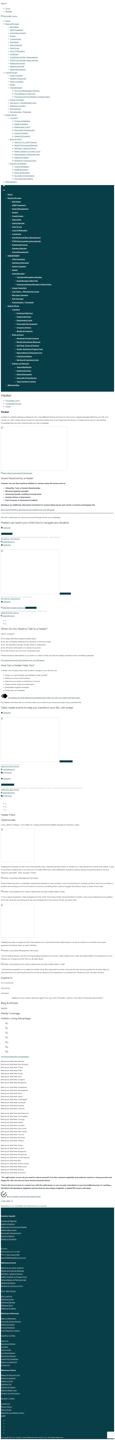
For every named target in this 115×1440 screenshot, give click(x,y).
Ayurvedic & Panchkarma (24, 176)
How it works (6, 1350)
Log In (7, 8)
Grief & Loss (14, 48)
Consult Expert (11, 73)
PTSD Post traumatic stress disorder (24, 60)
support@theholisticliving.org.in (13, 1258)
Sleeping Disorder (17, 66)
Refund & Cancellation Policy (12, 1413)
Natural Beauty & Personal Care (27, 154)
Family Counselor (17, 82)
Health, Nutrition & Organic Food (27, 151)
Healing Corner (7, 1381)
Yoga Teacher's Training (10, 1331)
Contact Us (5, 1365)
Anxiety (13, 36)
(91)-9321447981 (13, 1255)
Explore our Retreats (18, 164)
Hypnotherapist (16, 88)
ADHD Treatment (16, 30)
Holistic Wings (11, 115)
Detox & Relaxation (22, 173)
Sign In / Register (9, 390)
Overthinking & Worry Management (24, 57)
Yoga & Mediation (8, 1328)
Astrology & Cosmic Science (25, 142)
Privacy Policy (6, 1407)
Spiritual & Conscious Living (25, 161)
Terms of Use (6, 1410)
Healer (12, 85)
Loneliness (14, 54)
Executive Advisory (8, 1356)
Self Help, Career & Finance (25, 148)
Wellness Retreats (8, 1302)
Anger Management (18, 33)
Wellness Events (7, 1299)
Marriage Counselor (18, 106)
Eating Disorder (16, 45)
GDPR (3, 1416)
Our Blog (4, 1347)
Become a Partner (8, 1344)
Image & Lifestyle (21, 133)
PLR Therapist (15, 109)
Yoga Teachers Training (23, 179)
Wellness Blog (11, 182)
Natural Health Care (9, 1390)
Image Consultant (17, 100)
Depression (14, 42)
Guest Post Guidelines (9, 1359)
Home (7, 21)
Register (8, 11)
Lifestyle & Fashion (21, 158)
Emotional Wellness (22, 121)
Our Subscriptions (8, 1353)
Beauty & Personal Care (10, 1375)
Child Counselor (16, 76)
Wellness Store (7, 1306)
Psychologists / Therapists (20, 112)
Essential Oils (6, 1384)
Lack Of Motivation (17, 51)
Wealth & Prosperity (22, 136)
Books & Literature (8, 1378)
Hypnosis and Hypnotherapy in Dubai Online (32, 97)
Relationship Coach (22, 127)
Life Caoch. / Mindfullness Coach (23, 103)
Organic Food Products (10, 1393)
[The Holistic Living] (9, 16)
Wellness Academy (8, 1309)
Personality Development (24, 130)
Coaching (14, 118)
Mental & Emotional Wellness (25, 145)
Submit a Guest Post (9, 1362)
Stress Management (18, 69)
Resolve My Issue (12, 24)
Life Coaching (6, 1296)
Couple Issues (15, 39)
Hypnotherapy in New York (24, 94)
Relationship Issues (17, 63)
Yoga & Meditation (21, 167)
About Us (4, 1341)
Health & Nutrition (21, 124)
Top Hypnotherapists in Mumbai (26, 91)
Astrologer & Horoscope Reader (14, 1227)
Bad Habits (14, 27)
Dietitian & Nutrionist (18, 79)
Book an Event (16, 139)
